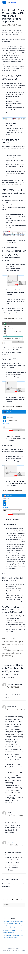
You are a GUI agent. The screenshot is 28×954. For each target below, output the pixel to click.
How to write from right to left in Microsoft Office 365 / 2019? (12, 644)
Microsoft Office (10, 639)
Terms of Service (15, 950)
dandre (10, 842)
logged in (14, 884)
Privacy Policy (6, 950)
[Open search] (19, 2)
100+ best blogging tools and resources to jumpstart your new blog (12, 653)
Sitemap (23, 950)
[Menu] (24, 2)
